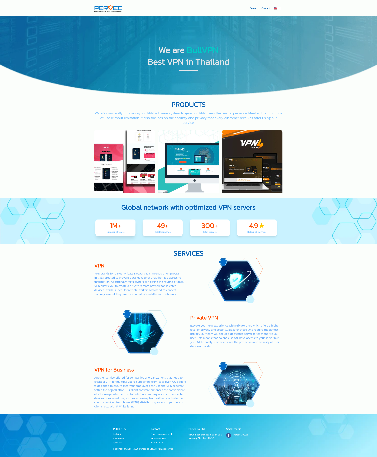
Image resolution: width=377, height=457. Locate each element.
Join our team (157, 442)
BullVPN (117, 434)
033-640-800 (160, 438)
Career (253, 8)
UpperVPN (117, 442)
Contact (266, 8)
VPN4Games (118, 438)
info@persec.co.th (164, 434)
